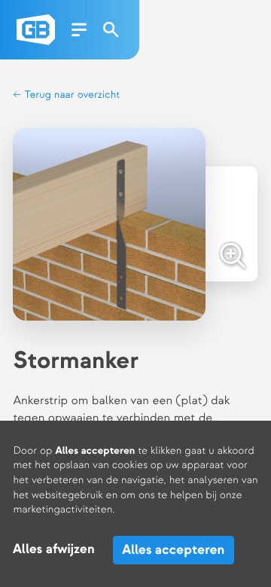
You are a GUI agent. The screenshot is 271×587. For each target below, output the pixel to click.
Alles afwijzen (54, 550)
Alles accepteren (173, 550)
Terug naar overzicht (71, 95)
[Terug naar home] (36, 29)
